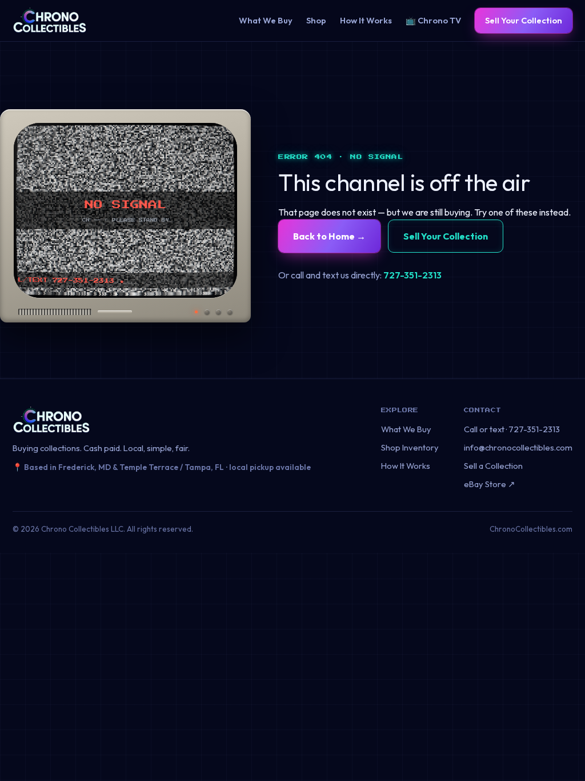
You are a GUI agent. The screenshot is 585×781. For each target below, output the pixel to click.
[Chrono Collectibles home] (50, 20)
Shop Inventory (410, 447)
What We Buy (265, 20)
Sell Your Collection (523, 20)
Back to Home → (329, 236)
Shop (316, 20)
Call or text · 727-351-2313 (512, 429)
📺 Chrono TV (433, 20)
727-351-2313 (412, 275)
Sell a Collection (493, 465)
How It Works (366, 20)
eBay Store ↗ (489, 484)
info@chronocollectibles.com (518, 447)
